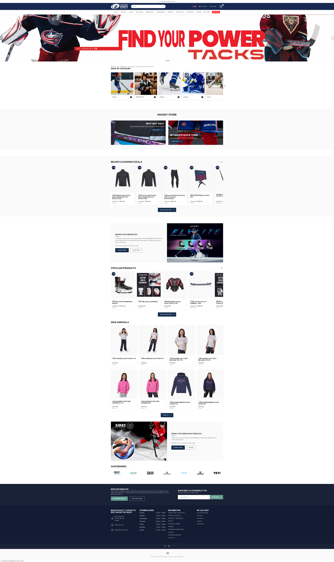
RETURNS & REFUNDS (174, 535)
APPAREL (170, 12)
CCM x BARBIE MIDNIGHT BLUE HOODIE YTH (180, 403)
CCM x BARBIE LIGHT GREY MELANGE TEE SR (207, 359)
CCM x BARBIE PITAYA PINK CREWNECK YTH (121, 402)
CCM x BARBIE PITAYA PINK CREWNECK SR (150, 402)
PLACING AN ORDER (174, 524)
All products (200, 524)
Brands (199, 12)
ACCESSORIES (160, 12)
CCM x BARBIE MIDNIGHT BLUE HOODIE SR (208, 403)
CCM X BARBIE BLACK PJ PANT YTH (124, 358)
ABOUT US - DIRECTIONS (175, 518)
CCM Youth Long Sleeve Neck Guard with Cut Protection (147, 197)
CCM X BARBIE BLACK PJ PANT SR (152, 358)
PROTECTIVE (149, 12)
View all (166, 415)
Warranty (171, 532)
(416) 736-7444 (119, 525)
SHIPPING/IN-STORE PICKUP (176, 529)
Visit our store (137, 498)
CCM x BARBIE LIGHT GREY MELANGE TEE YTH (179, 359)
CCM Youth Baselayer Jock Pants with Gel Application (174, 197)
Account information (202, 513)
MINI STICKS (216, 12)
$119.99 (191, 447)
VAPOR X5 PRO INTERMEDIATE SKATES (122, 302)
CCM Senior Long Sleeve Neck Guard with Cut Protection (121, 197)
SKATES (123, 12)
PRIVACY (170, 521)
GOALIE (131, 12)
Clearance (189, 12)
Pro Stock (139, 12)
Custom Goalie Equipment (148, 301)
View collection (166, 210)
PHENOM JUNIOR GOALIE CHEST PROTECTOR (172, 302)
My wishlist (200, 518)
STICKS (116, 12)
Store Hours (122, 250)
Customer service (119, 498)
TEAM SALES (179, 12)
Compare (199, 521)
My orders (199, 515)
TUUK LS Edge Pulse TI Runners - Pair (198, 302)
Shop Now (136, 250)
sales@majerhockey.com (121, 530)
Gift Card (207, 12)
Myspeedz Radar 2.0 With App (199, 196)
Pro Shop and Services (174, 515)
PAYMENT (171, 526)
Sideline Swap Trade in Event (176, 513)
